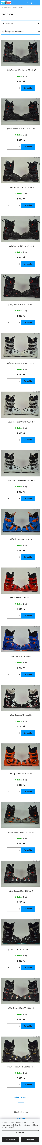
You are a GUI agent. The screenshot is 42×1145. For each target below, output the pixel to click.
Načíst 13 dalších (21, 1097)
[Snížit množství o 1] (8, 88)
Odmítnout (10, 1140)
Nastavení (20, 1133)
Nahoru (22, 1118)
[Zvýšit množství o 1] (19, 88)
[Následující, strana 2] (21, 1105)
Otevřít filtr (9, 23)
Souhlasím (30, 1140)
